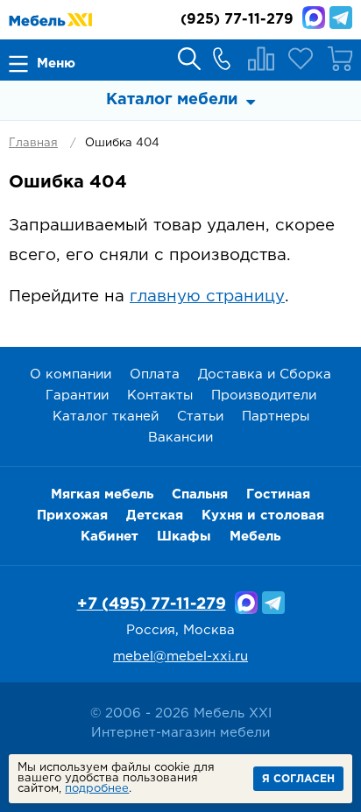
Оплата (155, 374)
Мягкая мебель (102, 494)
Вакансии (180, 437)
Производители (263, 395)
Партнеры (275, 416)
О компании (70, 374)
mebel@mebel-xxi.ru (180, 656)
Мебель (255, 536)
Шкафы (184, 536)
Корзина (340, 59)
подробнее (97, 789)
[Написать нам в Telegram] (340, 17)
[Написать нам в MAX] (313, 17)
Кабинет (109, 536)
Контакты (160, 395)
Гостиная (278, 494)
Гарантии (77, 395)
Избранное (300, 59)
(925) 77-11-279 (237, 19)
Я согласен (298, 779)
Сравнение (261, 59)
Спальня (200, 494)
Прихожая (72, 515)
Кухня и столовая (263, 515)
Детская (154, 515)
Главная (33, 143)
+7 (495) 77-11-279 (151, 604)
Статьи (200, 416)
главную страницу (207, 296)
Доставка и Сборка (264, 374)
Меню (56, 63)
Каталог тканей (106, 416)
